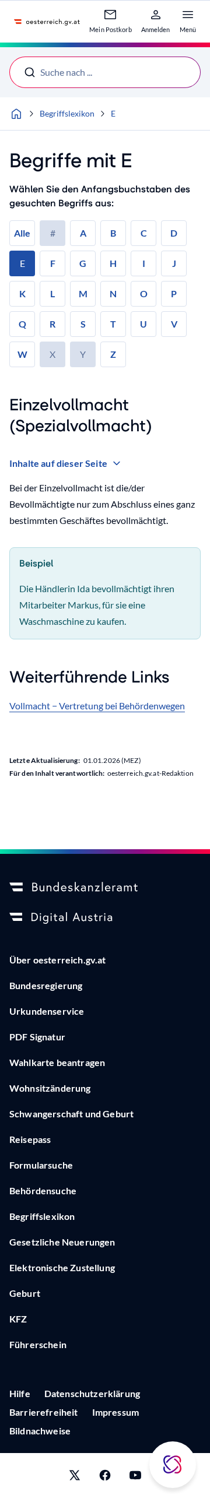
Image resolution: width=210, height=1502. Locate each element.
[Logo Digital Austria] (105, 918)
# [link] (52, 232)
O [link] (144, 293)
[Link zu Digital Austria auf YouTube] (135, 1477)
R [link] (52, 323)
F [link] (52, 263)
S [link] (83, 323)
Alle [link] (22, 232)
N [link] (113, 293)
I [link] (143, 263)
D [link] (173, 232)
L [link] (52, 293)
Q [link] (22, 323)
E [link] (22, 263)
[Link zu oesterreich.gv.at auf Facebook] (105, 1477)
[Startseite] (16, 114)
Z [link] (113, 354)
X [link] (52, 354)
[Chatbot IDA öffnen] (172, 1464)
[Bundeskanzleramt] (105, 888)
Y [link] (83, 354)
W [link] (22, 354)
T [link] (113, 323)
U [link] (143, 323)
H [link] (113, 263)
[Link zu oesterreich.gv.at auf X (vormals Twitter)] (74, 1477)
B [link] (113, 232)
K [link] (22, 293)
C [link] (144, 232)
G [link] (82, 263)
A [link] (83, 232)
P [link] (174, 293)
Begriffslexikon (67, 113)
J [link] (174, 263)
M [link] (83, 293)
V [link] (174, 323)
